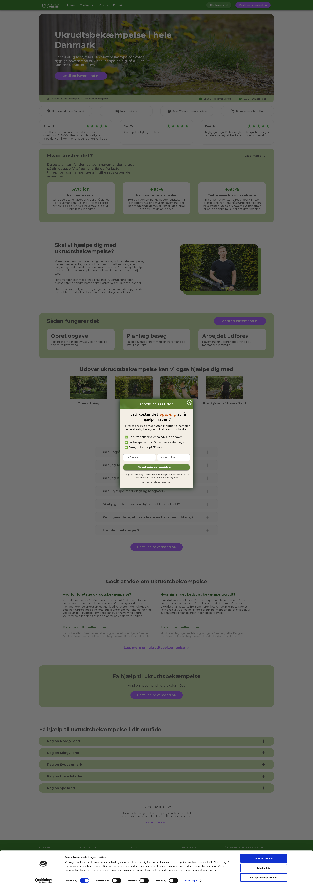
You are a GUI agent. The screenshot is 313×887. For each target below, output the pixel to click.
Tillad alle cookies (263, 858)
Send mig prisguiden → (156, 467)
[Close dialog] (190, 402)
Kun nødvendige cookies (264, 877)
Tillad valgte (263, 868)
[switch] (116, 880)
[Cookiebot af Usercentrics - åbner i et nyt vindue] (43, 880)
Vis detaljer (190, 880)
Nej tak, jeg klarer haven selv (157, 482)
